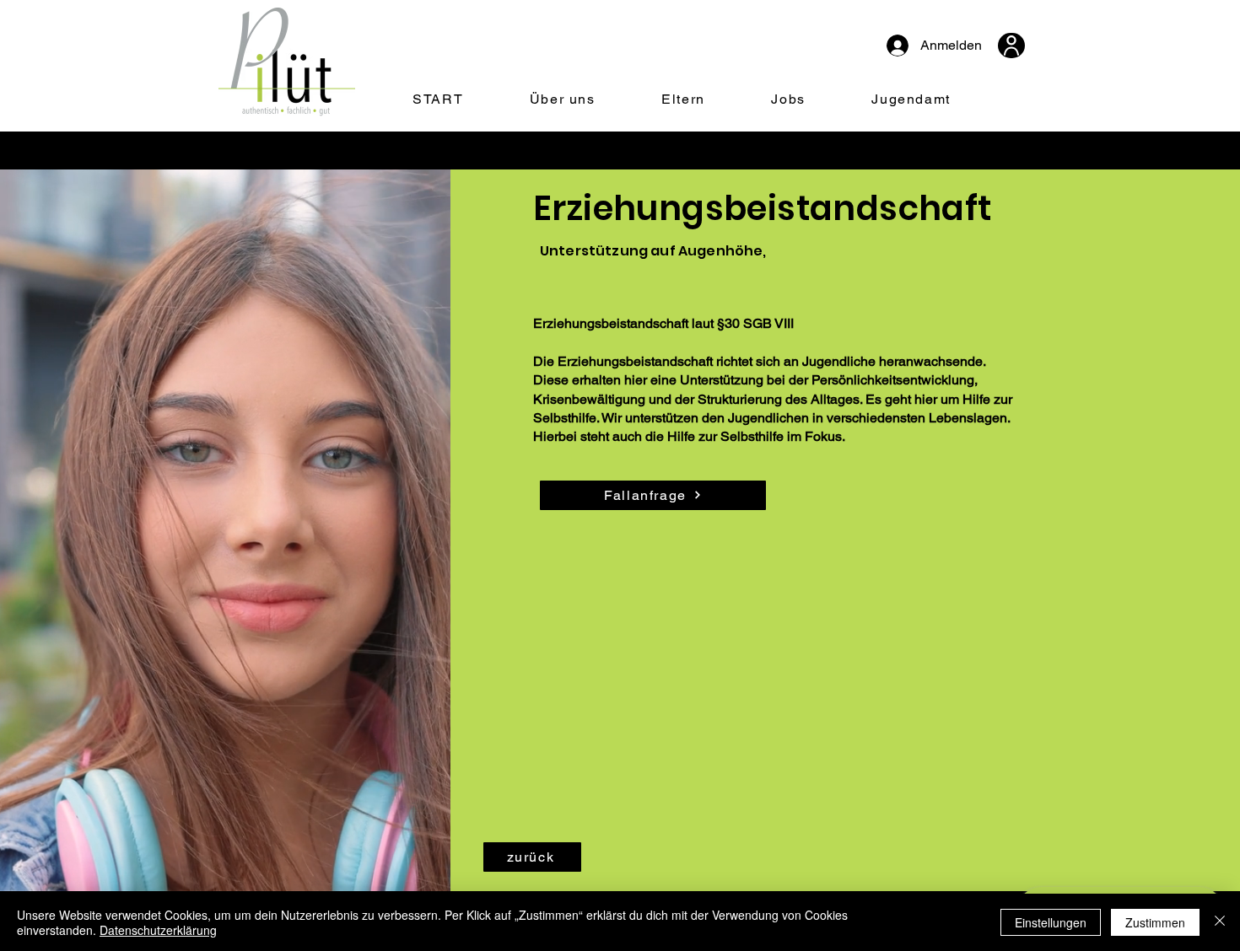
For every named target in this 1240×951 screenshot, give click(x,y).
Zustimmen (1155, 922)
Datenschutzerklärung (158, 929)
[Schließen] (1220, 922)
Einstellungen (1050, 922)
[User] (1011, 45)
